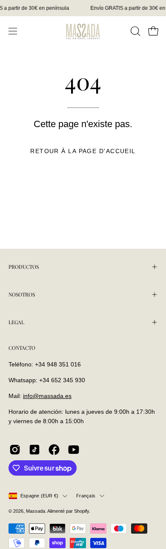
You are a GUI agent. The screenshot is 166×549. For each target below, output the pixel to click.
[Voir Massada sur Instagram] (15, 449)
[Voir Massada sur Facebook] (54, 449)
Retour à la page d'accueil (82, 151)
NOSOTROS (22, 294)
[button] (134, 31)
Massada (35, 511)
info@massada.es (47, 395)
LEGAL (16, 322)
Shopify (81, 511)
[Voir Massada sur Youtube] (73, 449)
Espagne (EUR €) (39, 495)
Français (85, 495)
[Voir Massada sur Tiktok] (34, 449)
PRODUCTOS (24, 266)
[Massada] (83, 31)
